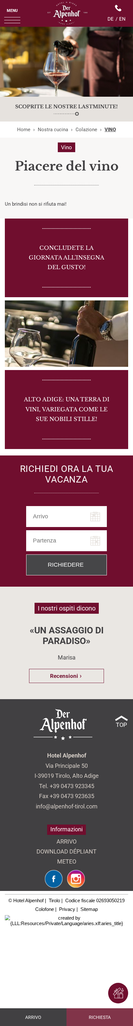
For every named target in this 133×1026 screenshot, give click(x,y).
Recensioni (64, 676)
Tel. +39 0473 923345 (66, 786)
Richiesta (100, 1017)
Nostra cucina (53, 129)
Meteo (66, 861)
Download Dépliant (66, 851)
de (110, 19)
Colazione (86, 129)
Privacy (67, 909)
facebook (54, 879)
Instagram (76, 879)
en (122, 19)
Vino (110, 129)
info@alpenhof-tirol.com (66, 806)
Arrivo (33, 1017)
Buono (118, 993)
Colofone (44, 909)
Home (67, 13)
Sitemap (89, 909)
